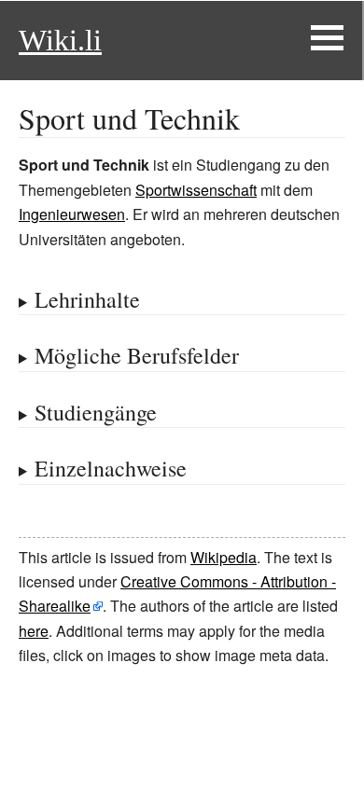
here (34, 631)
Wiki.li (60, 40)
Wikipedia (223, 557)
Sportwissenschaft (196, 189)
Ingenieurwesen (72, 214)
